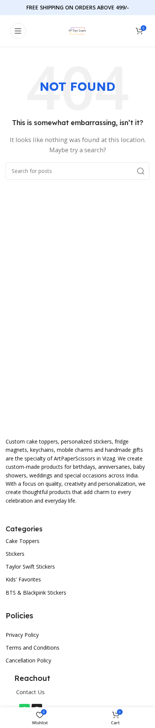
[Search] (140, 171)
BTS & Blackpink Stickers (36, 592)
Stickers (15, 553)
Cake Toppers (23, 540)
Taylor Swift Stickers (30, 566)
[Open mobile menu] (18, 30)
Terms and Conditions (32, 647)
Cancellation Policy (28, 660)
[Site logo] (77, 30)
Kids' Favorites (23, 579)
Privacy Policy (22, 634)
